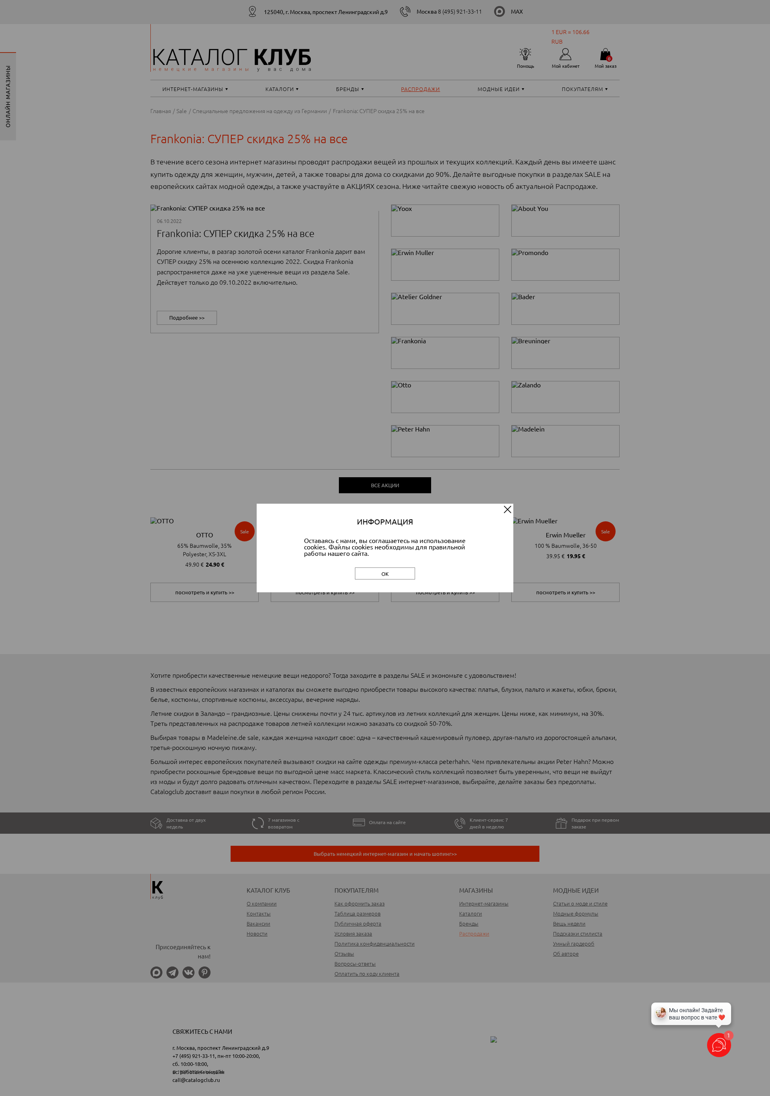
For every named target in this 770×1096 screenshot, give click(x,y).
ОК (385, 573)
